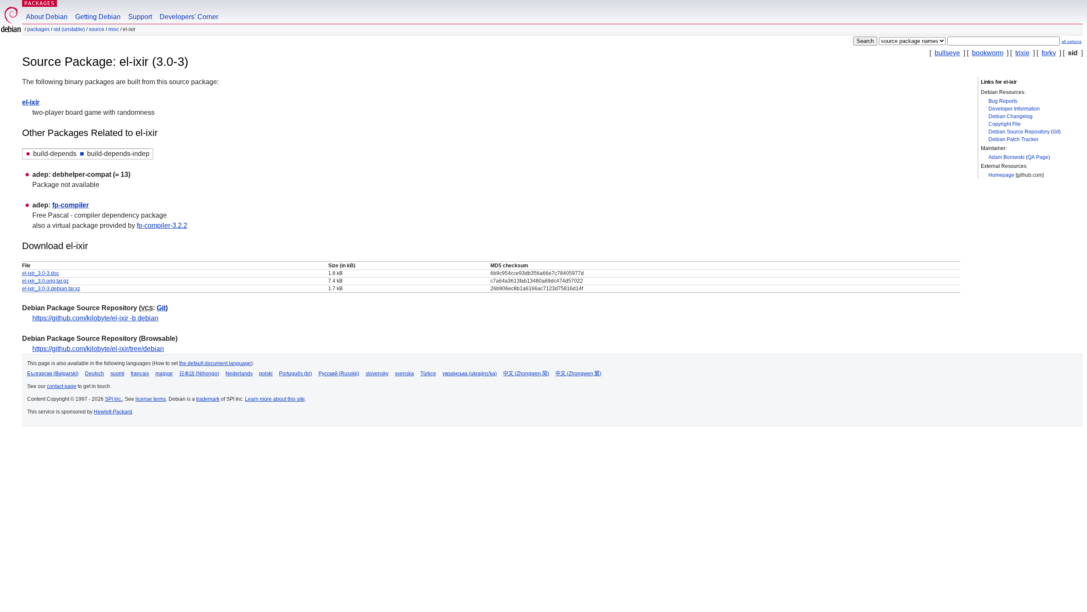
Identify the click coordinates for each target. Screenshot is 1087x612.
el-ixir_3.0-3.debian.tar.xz (51, 289)
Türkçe (428, 374)
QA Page (1038, 157)
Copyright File (1004, 124)
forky (1049, 53)
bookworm (987, 53)
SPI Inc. (113, 399)
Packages (39, 3)
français (140, 374)
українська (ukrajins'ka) (469, 374)
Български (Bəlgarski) (53, 374)
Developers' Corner (189, 16)
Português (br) (295, 374)
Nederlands (239, 374)
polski (266, 374)
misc (113, 29)
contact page (61, 386)
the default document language (215, 363)
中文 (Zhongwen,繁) (578, 374)
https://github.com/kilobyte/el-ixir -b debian (95, 318)
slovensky (377, 374)
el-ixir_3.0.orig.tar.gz (45, 281)
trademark (208, 399)
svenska (404, 374)
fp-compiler (70, 205)
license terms (150, 399)
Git (1056, 132)
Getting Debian (98, 16)
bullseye (947, 53)
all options (1071, 41)
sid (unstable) (69, 29)
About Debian (47, 16)
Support (140, 16)
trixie (1022, 53)
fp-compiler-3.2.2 (162, 225)
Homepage (1001, 175)
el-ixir (30, 102)
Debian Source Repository (1019, 132)
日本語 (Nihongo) (199, 374)
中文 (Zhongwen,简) (526, 374)
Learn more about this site (275, 399)
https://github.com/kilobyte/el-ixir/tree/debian (98, 348)
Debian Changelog (1010, 116)
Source (96, 29)
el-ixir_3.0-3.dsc (40, 273)
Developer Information (1014, 109)
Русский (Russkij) (338, 374)
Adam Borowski (1006, 157)
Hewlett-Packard (113, 412)
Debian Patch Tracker (1013, 139)
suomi (117, 374)
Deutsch (94, 374)
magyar (164, 374)
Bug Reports (1002, 101)
